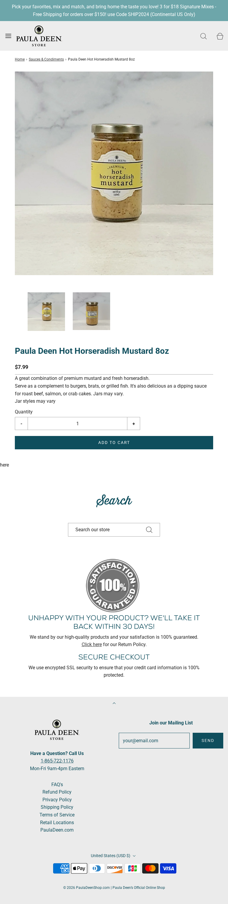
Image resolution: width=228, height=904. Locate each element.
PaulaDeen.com (57, 830)
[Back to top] (114, 704)
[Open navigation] (8, 36)
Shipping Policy (57, 807)
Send (208, 740)
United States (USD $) (111, 855)
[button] (46, 311)
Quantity (24, 412)
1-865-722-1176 (57, 761)
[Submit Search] (149, 529)
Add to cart (114, 442)
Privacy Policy (57, 800)
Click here (92, 644)
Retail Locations (57, 822)
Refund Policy (57, 792)
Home (20, 59)
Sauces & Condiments (46, 59)
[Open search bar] (203, 36)
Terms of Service (57, 815)
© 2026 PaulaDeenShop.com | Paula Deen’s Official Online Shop (114, 888)
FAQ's (57, 784)
